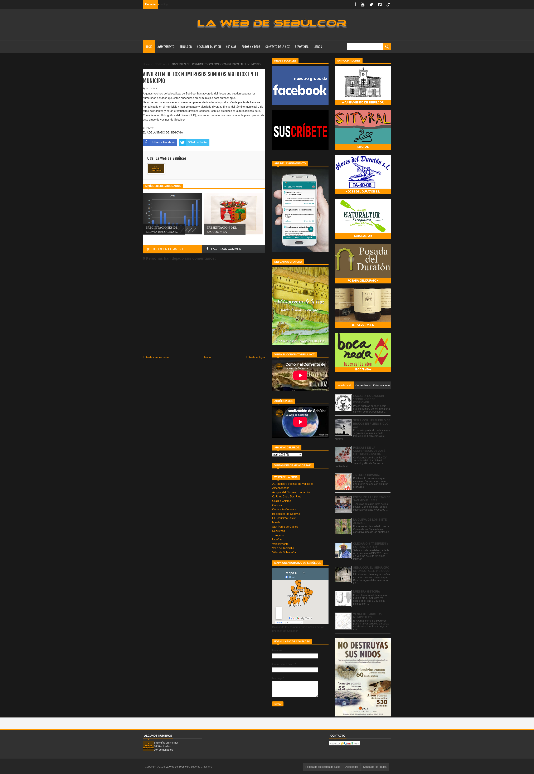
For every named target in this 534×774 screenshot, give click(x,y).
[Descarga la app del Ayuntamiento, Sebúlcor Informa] (300, 251)
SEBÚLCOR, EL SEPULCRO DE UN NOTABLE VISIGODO (371, 569)
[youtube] (362, 4)
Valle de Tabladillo (283, 548)
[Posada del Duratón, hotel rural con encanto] (363, 282)
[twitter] (371, 4)
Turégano (277, 535)
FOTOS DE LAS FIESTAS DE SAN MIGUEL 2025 (371, 499)
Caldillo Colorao (281, 500)
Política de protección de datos (322, 766)
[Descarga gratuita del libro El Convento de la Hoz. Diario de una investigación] (300, 343)
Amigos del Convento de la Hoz (291, 492)
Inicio (149, 46)
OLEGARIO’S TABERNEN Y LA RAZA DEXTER (370, 545)
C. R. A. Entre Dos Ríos (286, 496)
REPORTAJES (302, 46)
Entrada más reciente (156, 357)
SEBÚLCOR (186, 46)
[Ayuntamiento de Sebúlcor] (363, 104)
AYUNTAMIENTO (165, 46)
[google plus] (388, 4)
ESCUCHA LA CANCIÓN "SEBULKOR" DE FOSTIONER (368, 399)
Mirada (276, 522)
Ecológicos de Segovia (286, 513)
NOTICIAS (231, 46)
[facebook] (355, 4)
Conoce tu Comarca (284, 509)
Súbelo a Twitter (197, 142)
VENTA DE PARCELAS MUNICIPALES (367, 616)
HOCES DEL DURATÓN (209, 46)
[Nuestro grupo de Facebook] (300, 104)
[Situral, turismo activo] (363, 148)
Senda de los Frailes (375, 766)
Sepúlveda (278, 530)
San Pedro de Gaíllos (285, 526)
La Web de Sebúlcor (177, 766)
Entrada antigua (255, 357)
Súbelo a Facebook (163, 142)
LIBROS (318, 46)
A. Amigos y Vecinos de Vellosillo (292, 483)
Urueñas (277, 539)
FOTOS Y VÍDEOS (251, 46)
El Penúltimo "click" (284, 518)
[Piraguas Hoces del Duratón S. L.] (363, 193)
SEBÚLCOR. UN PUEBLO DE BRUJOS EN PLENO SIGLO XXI (371, 423)
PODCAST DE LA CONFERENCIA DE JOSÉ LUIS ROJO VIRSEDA (369, 451)
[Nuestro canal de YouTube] (300, 148)
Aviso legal (351, 766)
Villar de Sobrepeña (284, 552)
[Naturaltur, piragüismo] (363, 237)
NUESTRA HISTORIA (366, 591)
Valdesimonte (280, 543)
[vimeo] (379, 4)
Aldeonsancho (280, 488)
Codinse (277, 505)
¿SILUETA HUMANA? (366, 475)
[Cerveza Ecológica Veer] (363, 326)
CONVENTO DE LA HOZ (277, 46)
